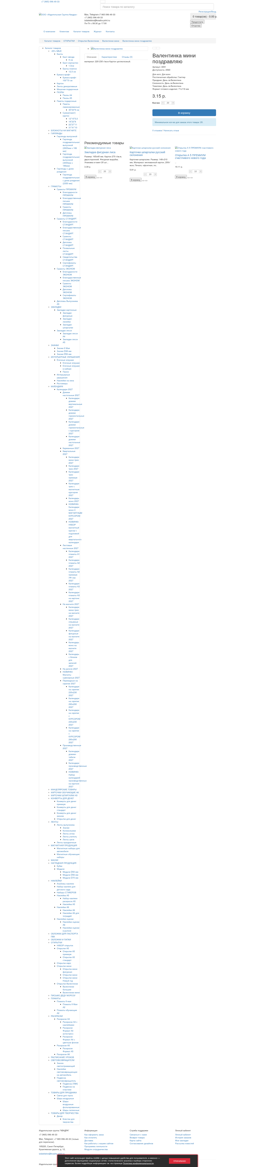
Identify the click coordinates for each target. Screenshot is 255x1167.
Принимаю (179, 1160)
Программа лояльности (95, 1146)
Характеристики (109, 56)
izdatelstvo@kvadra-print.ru (52, 1153)
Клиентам (64, 31)
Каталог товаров (81, 31)
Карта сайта (135, 1140)
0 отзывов (157, 130)
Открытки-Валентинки (88, 40)
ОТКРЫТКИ (69, 40)
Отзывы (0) (127, 56)
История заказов (183, 1137)
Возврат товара (137, 1137)
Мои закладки (181, 1140)
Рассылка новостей (184, 1143)
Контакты (110, 31)
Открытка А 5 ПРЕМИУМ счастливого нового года (190, 156)
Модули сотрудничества (96, 1149)
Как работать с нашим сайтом (98, 1143)
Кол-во (156, 102)
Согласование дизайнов (141, 1143)
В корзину (184, 113)
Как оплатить (90, 1137)
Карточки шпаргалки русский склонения (147, 153)
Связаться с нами (138, 1134)
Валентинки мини (110, 40)
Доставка (88, 1140)
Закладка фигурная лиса (99, 152)
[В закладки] (154, 48)
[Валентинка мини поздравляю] (119, 48)
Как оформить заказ (94, 1134)
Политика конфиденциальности (138, 1163)
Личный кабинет (183, 1134)
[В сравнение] (158, 48)
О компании (49, 31)
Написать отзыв (171, 130)
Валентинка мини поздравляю (137, 40)
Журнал (97, 31)
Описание (92, 56)
